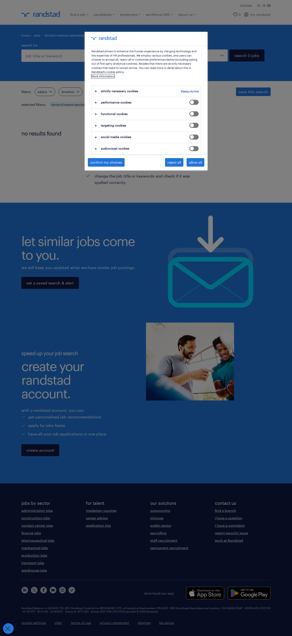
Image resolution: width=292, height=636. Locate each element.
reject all (174, 162)
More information (102, 76)
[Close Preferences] (8, 628)
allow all (195, 162)
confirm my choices (106, 162)
